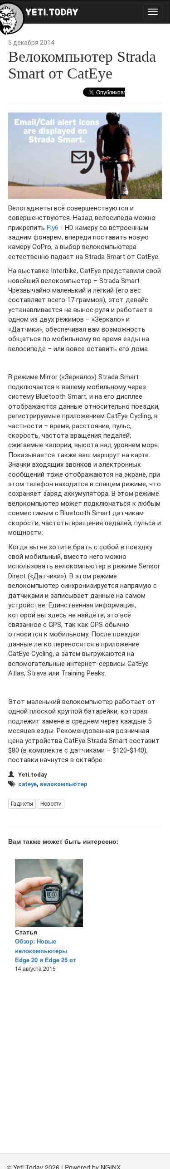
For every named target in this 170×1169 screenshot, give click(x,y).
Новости (51, 804)
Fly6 (52, 228)
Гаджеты (22, 804)
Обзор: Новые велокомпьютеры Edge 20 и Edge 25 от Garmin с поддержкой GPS (45, 960)
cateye (27, 784)
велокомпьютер (63, 784)
